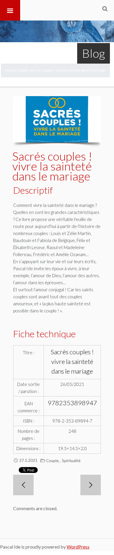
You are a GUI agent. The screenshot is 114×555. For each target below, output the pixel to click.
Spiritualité (71, 460)
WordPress (78, 546)
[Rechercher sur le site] (105, 8)
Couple (22, 70)
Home (10, 70)
